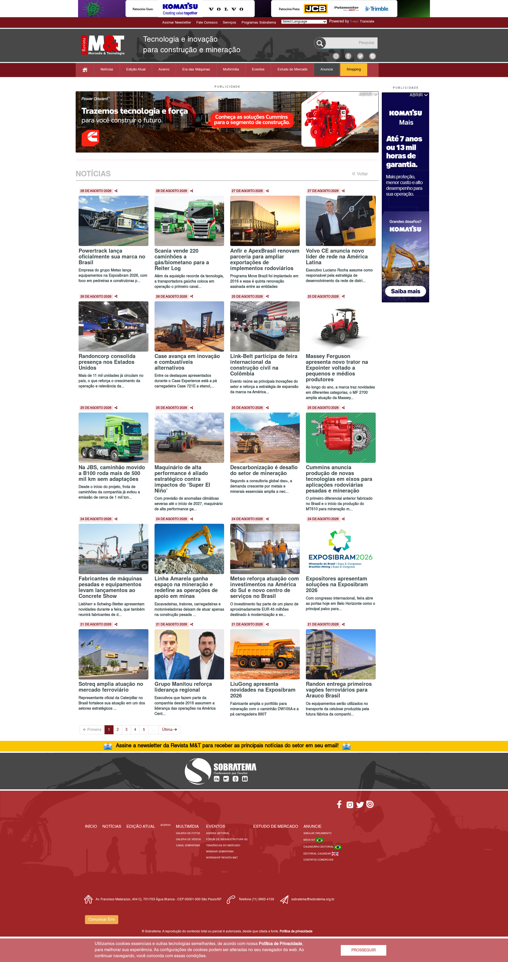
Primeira (93, 730)
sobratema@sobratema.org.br (312, 899)
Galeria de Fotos (188, 833)
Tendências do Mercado (223, 845)
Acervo (163, 69)
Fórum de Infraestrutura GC (227, 839)
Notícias (107, 69)
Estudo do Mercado (292, 69)
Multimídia (231, 69)
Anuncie (326, 69)
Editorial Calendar (317, 854)
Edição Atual (136, 69)
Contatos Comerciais (318, 860)
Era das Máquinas (196, 69)
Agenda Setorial (217, 833)
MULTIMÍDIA (187, 827)
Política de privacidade (296, 931)
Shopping (354, 69)
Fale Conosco (206, 22)
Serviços (229, 22)
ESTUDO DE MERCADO (275, 827)
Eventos (258, 69)
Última (168, 730)
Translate (367, 21)
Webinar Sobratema (220, 852)
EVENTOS (215, 827)
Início (91, 827)
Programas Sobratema (259, 22)
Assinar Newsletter (176, 22)
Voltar (362, 174)
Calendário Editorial (318, 847)
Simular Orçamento (317, 833)
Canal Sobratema (188, 845)
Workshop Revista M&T (222, 858)
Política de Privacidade (280, 944)
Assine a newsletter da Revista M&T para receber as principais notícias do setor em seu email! (227, 746)
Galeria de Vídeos (188, 839)
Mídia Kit (309, 840)
